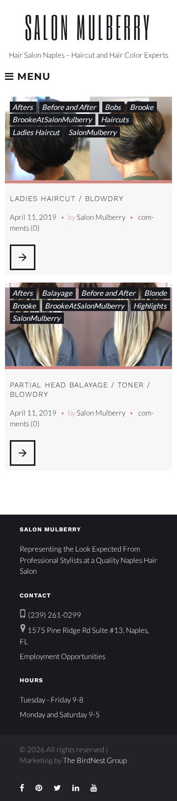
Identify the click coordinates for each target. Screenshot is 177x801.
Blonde (155, 292)
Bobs (113, 107)
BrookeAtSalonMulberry (52, 119)
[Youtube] (93, 788)
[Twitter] (57, 788)
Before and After (69, 107)
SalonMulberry (92, 132)
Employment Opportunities (62, 656)
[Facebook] (22, 788)
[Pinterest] (38, 788)
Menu (32, 76)
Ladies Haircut (35, 132)
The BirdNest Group (95, 760)
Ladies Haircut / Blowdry (66, 198)
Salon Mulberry (88, 26)
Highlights (150, 305)
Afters (22, 107)
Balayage (57, 292)
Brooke (141, 107)
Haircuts (115, 119)
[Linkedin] (75, 788)
